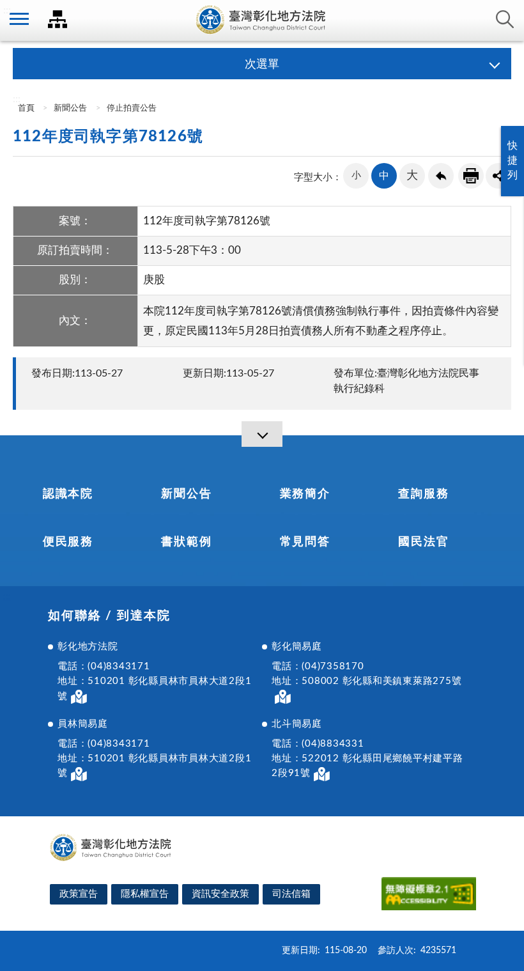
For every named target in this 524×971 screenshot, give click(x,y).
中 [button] (384, 176)
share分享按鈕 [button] (498, 176)
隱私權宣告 (145, 894)
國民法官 (423, 542)
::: (7, 10)
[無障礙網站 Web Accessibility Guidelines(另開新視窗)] (428, 896)
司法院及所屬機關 (57, 19)
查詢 (505, 19)
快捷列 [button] (512, 160)
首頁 (25, 108)
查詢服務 (423, 494)
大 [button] (412, 176)
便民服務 (68, 542)
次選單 (262, 64)
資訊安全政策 (220, 894)
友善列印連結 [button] (471, 176)
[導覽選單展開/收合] (262, 434)
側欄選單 (19, 19)
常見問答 (305, 542)
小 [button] (356, 175)
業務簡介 (305, 494)
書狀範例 (186, 542)
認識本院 (68, 494)
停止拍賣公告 (132, 108)
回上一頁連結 (441, 176)
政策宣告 (78, 894)
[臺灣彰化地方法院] (262, 20)
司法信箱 (291, 894)
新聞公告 (70, 108)
